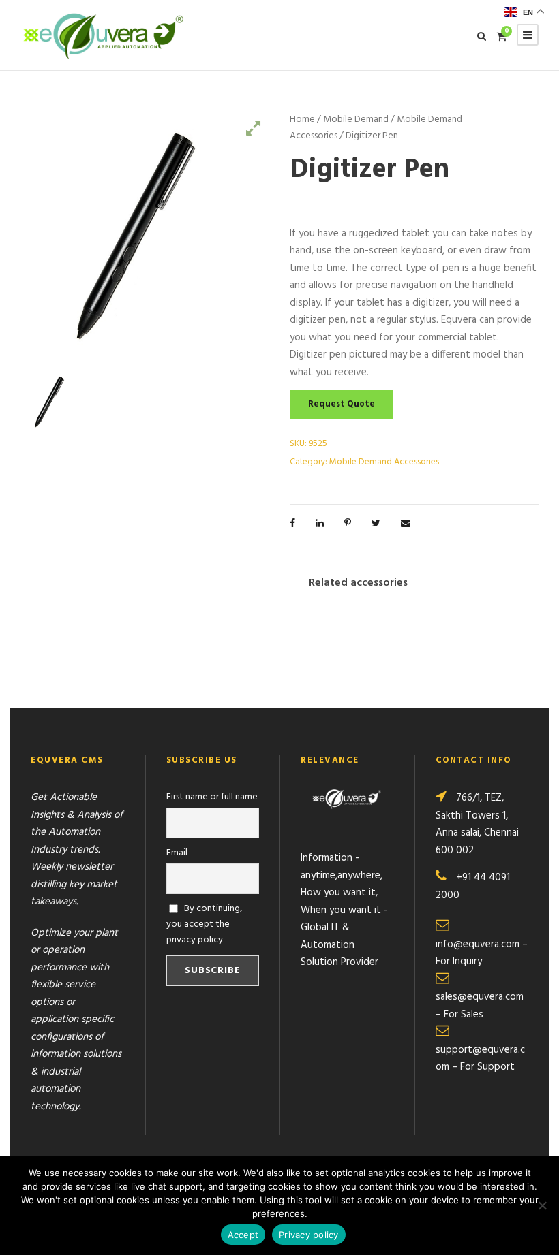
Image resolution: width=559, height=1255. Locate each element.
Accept (243, 1234)
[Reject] (542, 1205)
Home (302, 119)
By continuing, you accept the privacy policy (204, 924)
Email (176, 853)
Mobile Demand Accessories (384, 462)
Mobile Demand (356, 119)
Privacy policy (309, 1234)
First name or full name (212, 797)
